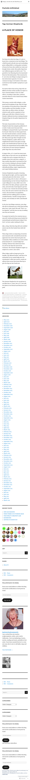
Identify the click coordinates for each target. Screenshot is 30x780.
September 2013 (8, 441)
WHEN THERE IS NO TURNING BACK (14, 514)
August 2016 (7, 374)
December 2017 (8, 343)
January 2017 (7, 365)
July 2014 (6, 422)
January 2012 (7, 480)
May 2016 (6, 380)
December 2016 (8, 367)
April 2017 (6, 359)
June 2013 (6, 447)
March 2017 (7, 361)
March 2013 (7, 453)
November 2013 (8, 437)
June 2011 (6, 494)
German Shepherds (14, 297)
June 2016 (6, 378)
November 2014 (8, 414)
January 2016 (7, 386)
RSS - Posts (7, 573)
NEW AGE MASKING (9, 512)
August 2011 (7, 490)
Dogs (7, 294)
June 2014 (6, 424)
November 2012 (8, 461)
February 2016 (8, 384)
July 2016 (6, 376)
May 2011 (6, 496)
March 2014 (7, 429)
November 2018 (8, 325)
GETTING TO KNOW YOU (10, 519)
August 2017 (7, 351)
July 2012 (6, 469)
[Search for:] (13, 553)
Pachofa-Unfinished (10, 8)
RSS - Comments (8, 575)
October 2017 (7, 347)
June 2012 (6, 471)
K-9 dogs (8, 298)
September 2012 (8, 465)
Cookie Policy (5, 774)
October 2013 (7, 439)
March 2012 (7, 476)
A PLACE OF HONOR (12, 30)
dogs (20, 295)
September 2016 (8, 372)
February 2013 (7, 455)
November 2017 (8, 345)
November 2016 (8, 369)
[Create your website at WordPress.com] (15, 1)
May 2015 (6, 402)
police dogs (19, 298)
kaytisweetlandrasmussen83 (10, 293)
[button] (6, 663)
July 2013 (6, 445)
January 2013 (7, 457)
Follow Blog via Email (10, 583)
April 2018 (6, 337)
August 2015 (7, 396)
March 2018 (7, 339)
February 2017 (7, 363)
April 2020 (6, 321)
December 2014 (8, 412)
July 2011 (6, 492)
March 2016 (7, 382)
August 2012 (7, 467)
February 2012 (8, 478)
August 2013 (7, 443)
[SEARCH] (26, 552)
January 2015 (7, 410)
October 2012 (7, 463)
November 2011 (8, 484)
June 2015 (6, 400)
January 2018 (7, 341)
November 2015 (8, 390)
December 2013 (8, 435)
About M (6, 565)
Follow (6, 740)
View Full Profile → (7, 650)
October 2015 (7, 392)
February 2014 (8, 431)
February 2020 (8, 323)
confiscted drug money (7, 295)
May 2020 (6, 320)
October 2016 (7, 371)
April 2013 (6, 451)
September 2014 (8, 418)
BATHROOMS (7, 517)
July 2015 (6, 398)
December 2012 (8, 459)
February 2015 (8, 408)
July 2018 (6, 331)
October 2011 (7, 486)
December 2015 (8, 388)
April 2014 (6, 427)
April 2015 (6, 404)
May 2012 (6, 473)
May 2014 (6, 425)
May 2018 (6, 335)
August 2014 (7, 420)
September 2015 (8, 394)
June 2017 (6, 355)
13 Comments (24, 300)
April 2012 (6, 475)
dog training (16, 295)
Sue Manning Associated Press (13, 300)
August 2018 (7, 329)
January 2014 (7, 433)
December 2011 (8, 482)
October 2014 (7, 416)
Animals (4, 294)
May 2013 (6, 449)
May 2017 (6, 357)
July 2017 (6, 353)
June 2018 (6, 333)
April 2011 (6, 498)
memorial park (13, 298)
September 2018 (8, 327)
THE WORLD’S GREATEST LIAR (12, 516)
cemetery (24, 294)
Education (11, 294)
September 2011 (8, 488)
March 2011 (7, 500)
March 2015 (7, 406)
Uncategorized (17, 294)
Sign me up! (7, 600)
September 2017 (8, 349)
